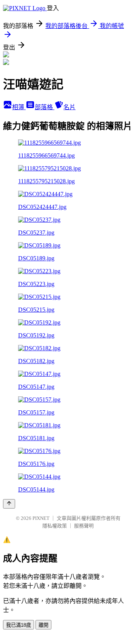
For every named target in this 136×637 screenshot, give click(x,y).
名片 (69, 107)
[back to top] (9, 504)
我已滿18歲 (18, 625)
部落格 (44, 107)
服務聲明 (84, 526)
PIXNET (40, 518)
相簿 (19, 107)
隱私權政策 (54, 526)
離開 (43, 625)
